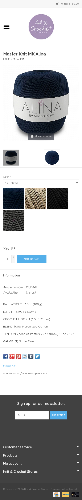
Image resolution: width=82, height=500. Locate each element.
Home (6, 59)
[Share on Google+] (12, 356)
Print (45, 373)
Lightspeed (70, 489)
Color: (7, 176)
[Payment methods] (56, 494)
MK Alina (18, 59)
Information (11, 275)
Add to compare (31, 373)
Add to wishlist (11, 373)
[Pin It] (18, 356)
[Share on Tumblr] (30, 356)
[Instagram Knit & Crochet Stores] (48, 428)
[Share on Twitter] (37, 356)
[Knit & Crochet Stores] (47, 26)
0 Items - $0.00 (70, 3)
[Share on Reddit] (24, 356)
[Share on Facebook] (5, 356)
